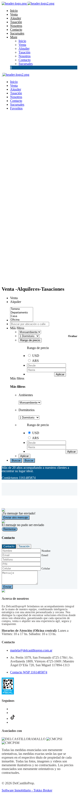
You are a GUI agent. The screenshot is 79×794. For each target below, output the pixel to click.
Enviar (7, 586)
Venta (14, 14)
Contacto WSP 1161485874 (28, 672)
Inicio (14, 10)
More (13, 37)
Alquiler (15, 18)
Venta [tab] (14, 298)
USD (35, 355)
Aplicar (60, 374)
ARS (35, 360)
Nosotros (16, 26)
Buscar (16, 460)
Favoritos (16, 108)
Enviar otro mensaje (15, 517)
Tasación (16, 22)
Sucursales (17, 33)
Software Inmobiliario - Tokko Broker (27, 790)
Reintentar (9, 529)
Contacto (16, 29)
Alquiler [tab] (15, 302)
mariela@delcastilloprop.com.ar (31, 650)
